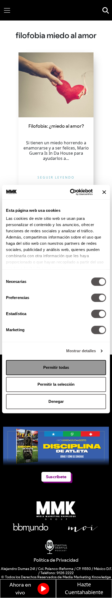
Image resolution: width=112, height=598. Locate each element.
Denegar (56, 401)
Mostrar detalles (81, 351)
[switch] (98, 298)
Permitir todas (56, 367)
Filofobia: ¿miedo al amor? (56, 126)
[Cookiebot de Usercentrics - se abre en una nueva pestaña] (70, 192)
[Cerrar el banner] (104, 192)
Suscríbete (56, 476)
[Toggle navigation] (7, 10)
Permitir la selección (56, 384)
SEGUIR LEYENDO (56, 177)
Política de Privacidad (56, 560)
